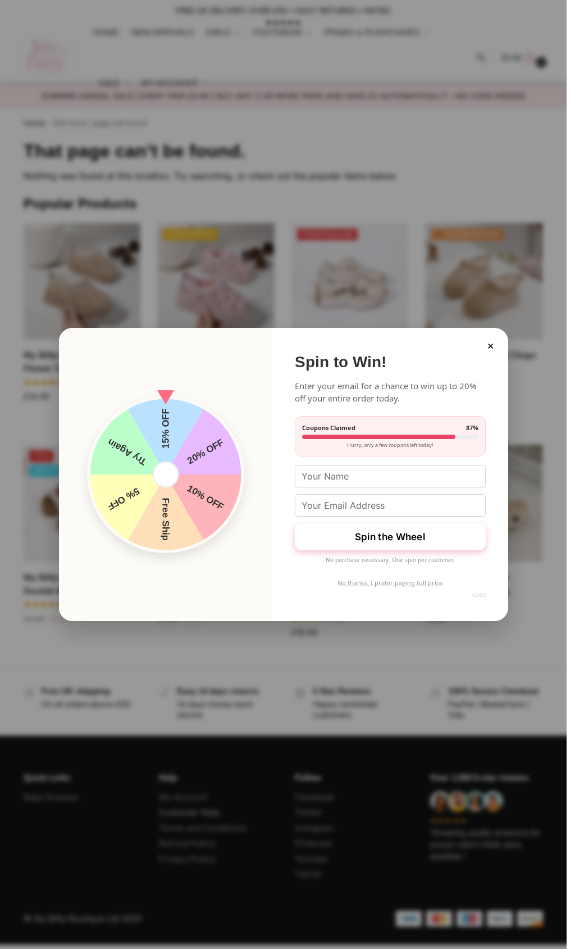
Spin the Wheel (390, 536)
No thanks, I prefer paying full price (389, 582)
